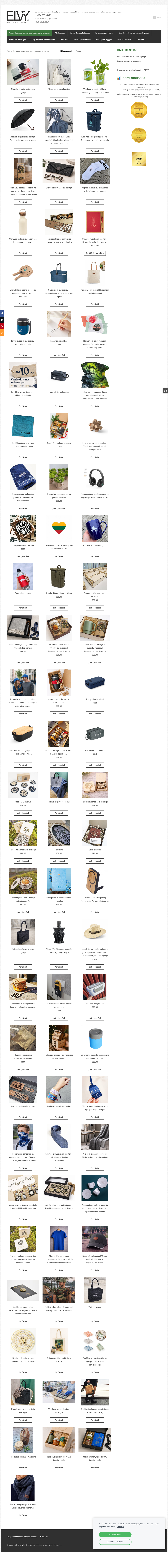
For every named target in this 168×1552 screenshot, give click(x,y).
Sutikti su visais (115, 1534)
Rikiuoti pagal (66, 51)
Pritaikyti (120, 1527)
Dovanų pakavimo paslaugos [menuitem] (129, 61)
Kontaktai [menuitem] (140, 40)
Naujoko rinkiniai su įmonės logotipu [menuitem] (134, 33)
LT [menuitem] (154, 18)
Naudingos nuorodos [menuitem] (82, 40)
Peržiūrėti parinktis (95, 253)
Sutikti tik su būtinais (115, 1542)
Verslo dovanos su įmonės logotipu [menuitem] (131, 56)
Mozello (21, 1545)
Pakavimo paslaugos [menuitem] (17, 40)
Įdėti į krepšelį (58, 355)
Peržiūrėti (23, 100)
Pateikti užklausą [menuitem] (124, 40)
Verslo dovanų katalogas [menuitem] (80, 33)
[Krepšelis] (165, 390)
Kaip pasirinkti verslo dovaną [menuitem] (43, 40)
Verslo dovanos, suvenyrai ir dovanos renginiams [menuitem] (29, 33)
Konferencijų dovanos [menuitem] (104, 33)
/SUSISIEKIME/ (42, 22)
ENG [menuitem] (159, 18)
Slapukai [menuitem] (44, 1537)
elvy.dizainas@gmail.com (46, 18)
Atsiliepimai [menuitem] (60, 33)
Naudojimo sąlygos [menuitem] (104, 40)
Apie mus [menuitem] (64, 40)
